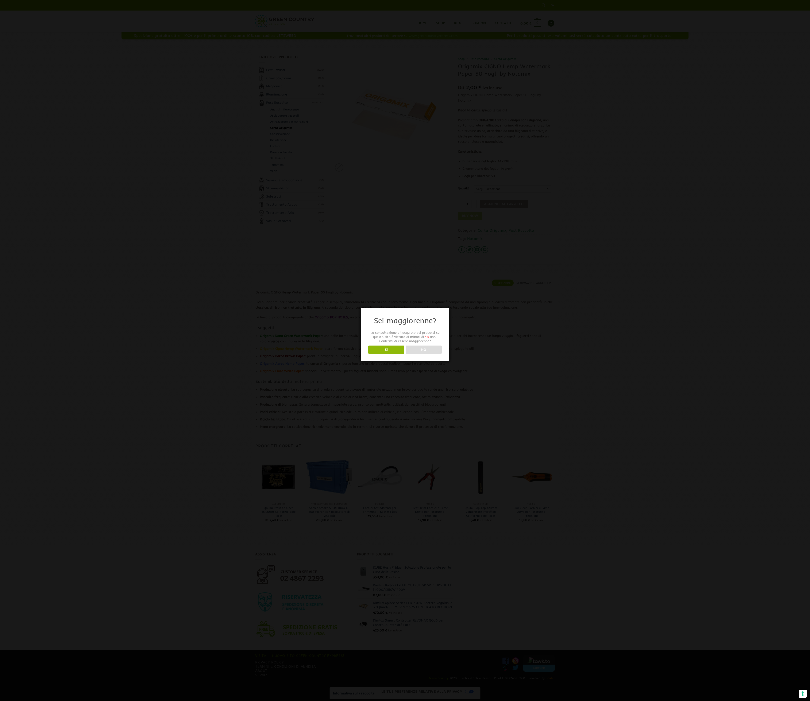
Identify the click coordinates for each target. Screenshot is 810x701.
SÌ (386, 350)
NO (423, 350)
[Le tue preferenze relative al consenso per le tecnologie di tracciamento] (803, 694)
